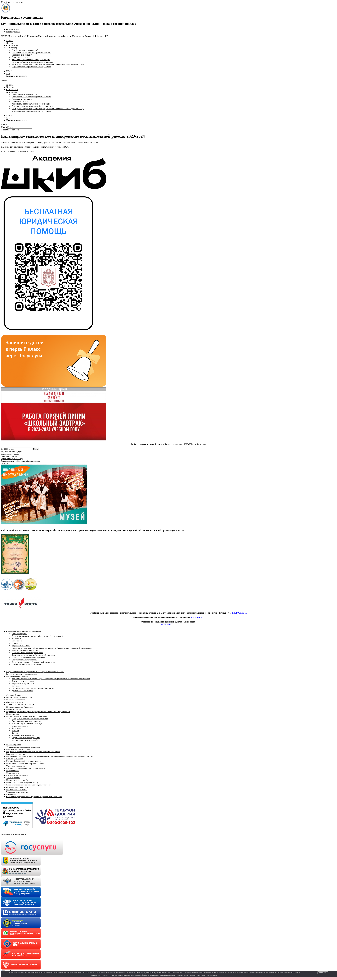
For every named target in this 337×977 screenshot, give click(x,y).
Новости (10, 43)
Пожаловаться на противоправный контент (31, 52)
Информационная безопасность (18, 676)
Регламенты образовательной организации (31, 59)
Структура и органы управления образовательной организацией (37, 636)
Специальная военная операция (18, 787)
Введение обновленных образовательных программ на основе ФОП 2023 (35, 672)
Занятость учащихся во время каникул (21, 674)
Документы (16, 638)
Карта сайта (11, 794)
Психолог (15, 731)
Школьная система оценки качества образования (25, 768)
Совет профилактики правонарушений (27, 721)
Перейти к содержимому (12, 2)
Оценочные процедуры (15, 766)
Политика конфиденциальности (13, 834)
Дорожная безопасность (15, 695)
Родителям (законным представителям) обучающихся (33, 688)
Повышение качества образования (19, 707)
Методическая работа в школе (18, 749)
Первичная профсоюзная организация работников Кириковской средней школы (38, 712)
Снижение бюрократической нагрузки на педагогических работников (34, 797)
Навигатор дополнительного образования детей (25, 764)
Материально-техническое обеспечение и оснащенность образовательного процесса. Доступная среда (52, 648)
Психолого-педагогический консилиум (27, 724)
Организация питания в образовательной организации (33, 662)
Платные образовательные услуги (25, 650)
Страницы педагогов (14, 702)
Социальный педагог (20, 726)
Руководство (16, 643)
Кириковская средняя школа (22, 17)
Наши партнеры (12, 714)
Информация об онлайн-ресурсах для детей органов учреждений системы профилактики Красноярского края (49, 756)
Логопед (15, 733)
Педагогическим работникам (23, 684)
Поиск (4, 127)
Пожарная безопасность (15, 700)
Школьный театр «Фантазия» (17, 775)
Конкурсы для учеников (15, 754)
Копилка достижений (14, 759)
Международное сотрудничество (24, 660)
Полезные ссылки (20, 57)
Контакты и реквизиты (16, 76)
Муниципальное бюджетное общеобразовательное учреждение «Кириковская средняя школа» (68, 23)
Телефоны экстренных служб (25, 50)
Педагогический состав (21, 646)
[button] (168, 80)
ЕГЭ (8, 73)
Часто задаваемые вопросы (17, 792)
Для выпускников (13, 778)
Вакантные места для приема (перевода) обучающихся (33, 655)
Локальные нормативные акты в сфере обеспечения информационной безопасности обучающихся (51, 679)
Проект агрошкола (13, 709)
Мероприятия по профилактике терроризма (31, 67)
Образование (17, 641)
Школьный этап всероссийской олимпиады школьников (28, 785)
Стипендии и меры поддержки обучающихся (29, 657)
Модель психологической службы (25, 740)
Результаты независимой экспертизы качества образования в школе (33, 752)
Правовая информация (22, 55)
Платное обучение (13, 745)
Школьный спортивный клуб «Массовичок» (23, 761)
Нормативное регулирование (23, 681)
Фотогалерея (12, 45)
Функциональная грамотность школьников (23, 747)
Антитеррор (11, 48)
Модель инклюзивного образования (26, 738)
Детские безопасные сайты (22, 691)
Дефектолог (16, 728)
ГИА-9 (9, 71)
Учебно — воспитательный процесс (20, 705)
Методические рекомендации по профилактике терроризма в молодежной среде (48, 64)
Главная (9, 40)
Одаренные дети (12, 773)
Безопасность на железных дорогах (20, 697)
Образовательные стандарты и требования (28, 665)
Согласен (322, 973)
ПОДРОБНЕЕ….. (239, 613)
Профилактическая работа (16, 790)
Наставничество (12, 771)
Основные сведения (19, 634)
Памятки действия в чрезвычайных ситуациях (32, 62)
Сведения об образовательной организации (23, 631)
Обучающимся (17, 686)
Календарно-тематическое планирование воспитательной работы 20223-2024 (36, 147)
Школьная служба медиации (23, 735)
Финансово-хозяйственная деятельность (27, 653)
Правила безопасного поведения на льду (22, 782)
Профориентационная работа (17, 780)
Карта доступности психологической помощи (30, 719)
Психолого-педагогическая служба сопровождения (26, 716)
